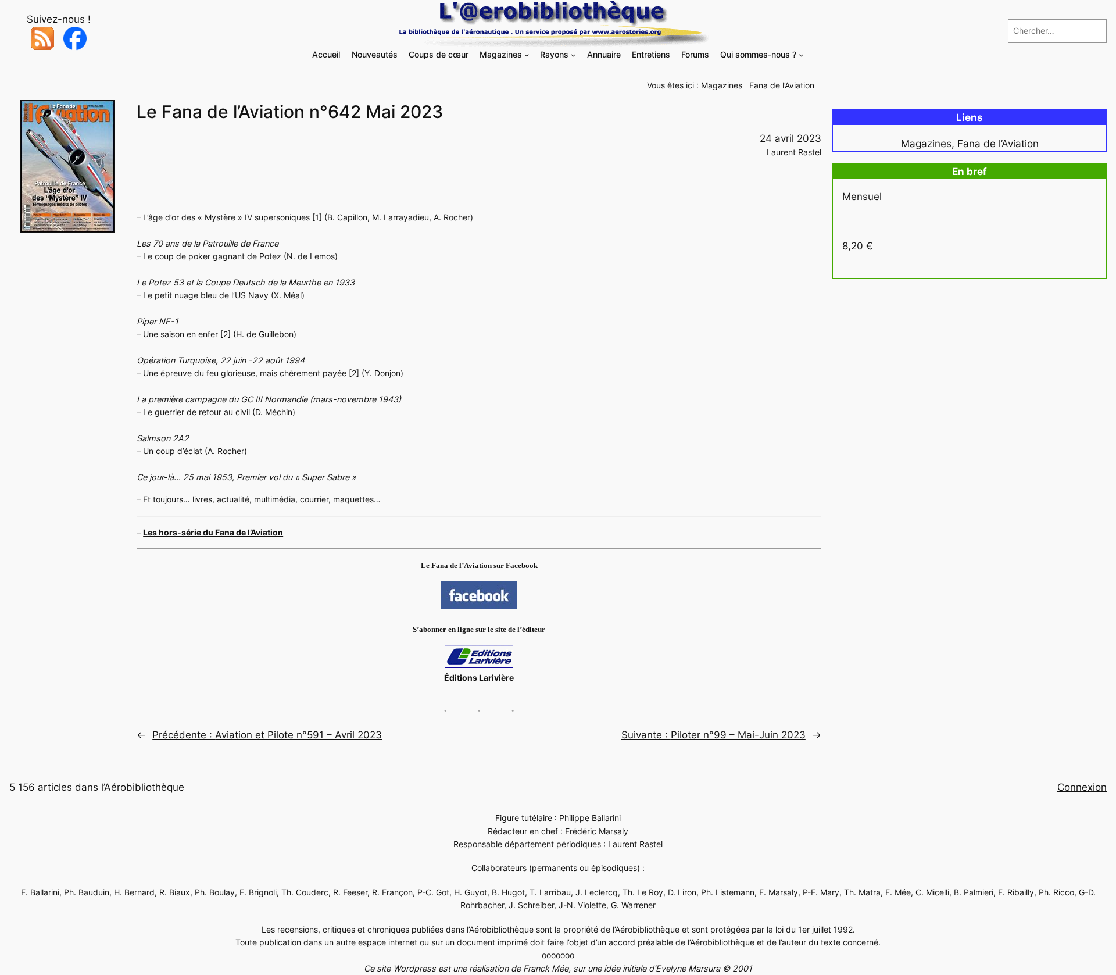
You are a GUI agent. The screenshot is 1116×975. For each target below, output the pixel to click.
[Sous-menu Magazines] (527, 55)
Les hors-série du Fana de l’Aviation (213, 532)
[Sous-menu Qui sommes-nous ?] (801, 55)
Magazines (721, 85)
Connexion (1082, 787)
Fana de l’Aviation (781, 85)
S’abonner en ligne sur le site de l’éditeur (479, 629)
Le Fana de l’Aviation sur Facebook (479, 565)
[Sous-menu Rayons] (573, 55)
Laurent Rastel (794, 152)
